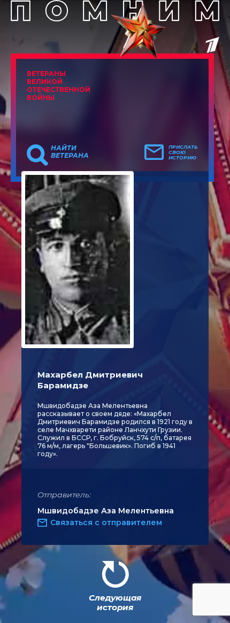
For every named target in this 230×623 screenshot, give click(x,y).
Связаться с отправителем (106, 522)
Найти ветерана (70, 151)
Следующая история (115, 602)
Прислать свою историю (183, 152)
